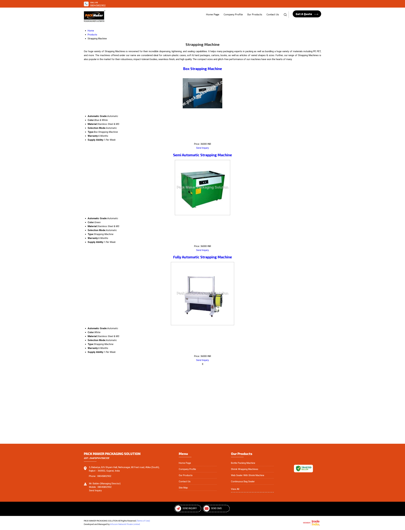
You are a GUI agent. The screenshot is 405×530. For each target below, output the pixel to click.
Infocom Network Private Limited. (125, 524)
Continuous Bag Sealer (243, 481)
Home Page (212, 14)
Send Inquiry (202, 147)
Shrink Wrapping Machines (244, 469)
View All (235, 489)
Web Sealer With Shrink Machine (247, 475)
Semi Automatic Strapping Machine (202, 155)
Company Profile (233, 14)
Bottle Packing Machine (243, 463)
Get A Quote (304, 13)
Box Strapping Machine (202, 69)
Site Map (183, 487)
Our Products (254, 14)
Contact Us (273, 14)
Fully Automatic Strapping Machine (202, 257)
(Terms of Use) (143, 521)
